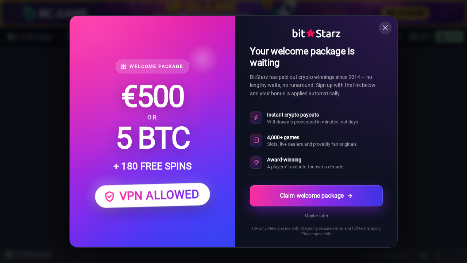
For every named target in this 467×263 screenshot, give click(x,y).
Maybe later (316, 215)
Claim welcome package (312, 195)
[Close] (385, 28)
